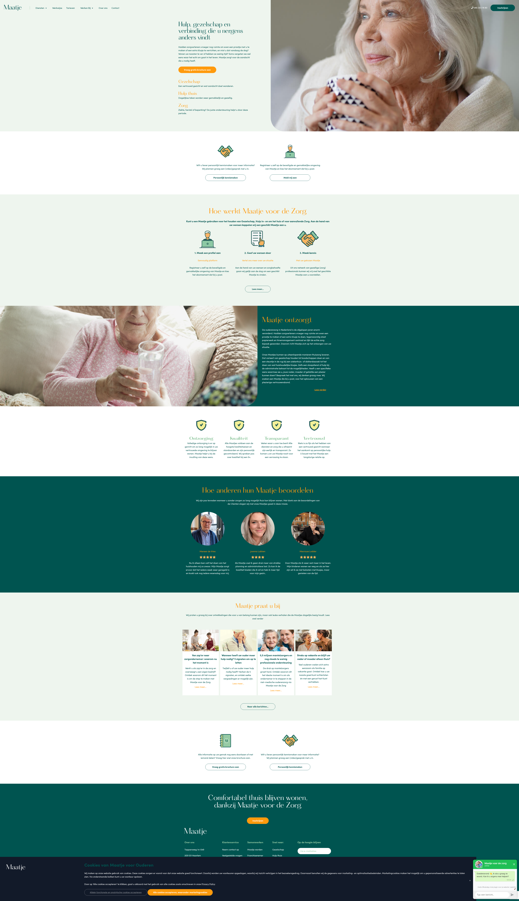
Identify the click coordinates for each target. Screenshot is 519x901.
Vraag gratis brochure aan (197, 69)
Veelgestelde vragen (232, 855)
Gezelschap (189, 82)
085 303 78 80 (480, 7)
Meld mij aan (290, 177)
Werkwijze (57, 7)
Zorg (183, 105)
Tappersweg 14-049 (194, 849)
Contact (115, 7)
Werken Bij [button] (85, 7)
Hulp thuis (187, 93)
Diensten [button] (40, 7)
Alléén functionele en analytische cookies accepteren (116, 892)
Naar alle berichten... (257, 706)
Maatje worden (254, 849)
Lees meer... (258, 288)
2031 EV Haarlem (192, 855)
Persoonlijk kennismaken (225, 177)
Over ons (103, 7)
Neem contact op (230, 849)
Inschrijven (502, 7)
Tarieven (70, 7)
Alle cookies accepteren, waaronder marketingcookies (180, 892)
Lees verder (320, 389)
